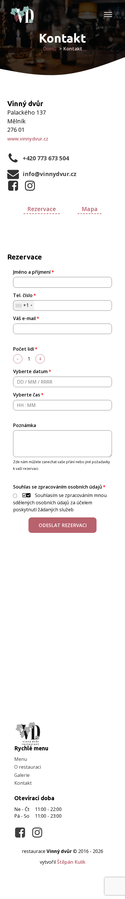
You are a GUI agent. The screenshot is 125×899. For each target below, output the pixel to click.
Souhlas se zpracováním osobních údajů (57, 487)
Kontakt (23, 783)
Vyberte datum (30, 371)
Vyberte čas (26, 394)
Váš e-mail (24, 318)
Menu (20, 759)
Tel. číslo (23, 295)
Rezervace (41, 209)
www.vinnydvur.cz (27, 139)
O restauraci (27, 767)
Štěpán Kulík (71, 862)
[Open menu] (108, 14)
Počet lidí (23, 349)
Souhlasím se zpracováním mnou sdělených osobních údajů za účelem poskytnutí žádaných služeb (60, 502)
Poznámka (24, 425)
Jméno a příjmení (32, 272)
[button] (62, 525)
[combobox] (23, 305)
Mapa (90, 209)
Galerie (22, 775)
